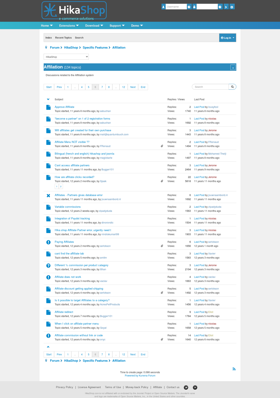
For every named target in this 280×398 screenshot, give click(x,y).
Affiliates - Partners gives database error (78, 195)
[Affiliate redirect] (48, 313)
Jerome (212, 130)
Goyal (103, 327)
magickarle (106, 157)
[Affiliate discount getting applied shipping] (48, 289)
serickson (105, 245)
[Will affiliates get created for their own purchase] (48, 131)
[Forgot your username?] (189, 6)
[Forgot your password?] (220, 6)
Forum (54, 47)
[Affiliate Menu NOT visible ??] (48, 143)
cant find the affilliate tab (69, 253)
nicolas (212, 118)
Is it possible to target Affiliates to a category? (82, 300)
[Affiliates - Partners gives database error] (48, 196)
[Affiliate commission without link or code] (48, 336)
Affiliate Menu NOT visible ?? (72, 142)
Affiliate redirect (64, 312)
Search (79, 37)
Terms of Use (113, 387)
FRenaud (105, 146)
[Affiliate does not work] (48, 278)
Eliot (210, 312)
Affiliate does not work (68, 277)
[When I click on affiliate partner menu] (48, 324)
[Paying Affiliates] (48, 243)
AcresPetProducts (110, 304)
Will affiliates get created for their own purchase (83, 130)
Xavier (211, 253)
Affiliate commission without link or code (79, 335)
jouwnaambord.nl (111, 199)
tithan (103, 269)
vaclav (103, 281)
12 (123, 87)
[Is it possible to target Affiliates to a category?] (48, 301)
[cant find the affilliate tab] (48, 254)
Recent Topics (63, 37)
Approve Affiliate (64, 107)
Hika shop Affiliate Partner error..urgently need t (83, 230)
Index (49, 37)
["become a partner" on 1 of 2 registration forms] (48, 119)
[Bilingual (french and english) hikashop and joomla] (48, 154)
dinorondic (107, 222)
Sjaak (103, 181)
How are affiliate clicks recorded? (74, 177)
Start (48, 87)
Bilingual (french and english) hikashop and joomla (84, 153)
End (143, 87)
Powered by (131, 375)
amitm (103, 257)
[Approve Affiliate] (48, 108)
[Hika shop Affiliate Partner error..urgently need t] (48, 231)
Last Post (199, 106)
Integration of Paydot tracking (72, 218)
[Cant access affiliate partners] (48, 166)
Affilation (118, 47)
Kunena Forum (147, 375)
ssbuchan (105, 111)
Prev (59, 87)
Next (132, 87)
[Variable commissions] (48, 208)
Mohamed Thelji (217, 153)
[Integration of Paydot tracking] (48, 219)
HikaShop (71, 47)
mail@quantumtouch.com (114, 134)
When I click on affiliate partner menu (77, 323)
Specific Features (95, 47)
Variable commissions (68, 207)
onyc (102, 339)
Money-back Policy (137, 387)
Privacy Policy (64, 387)
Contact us (173, 387)
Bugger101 (107, 169)
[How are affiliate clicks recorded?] (48, 178)
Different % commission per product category (81, 265)
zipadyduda (105, 210)
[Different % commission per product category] (48, 266)
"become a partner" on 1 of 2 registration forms (82, 118)
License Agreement (89, 387)
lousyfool (213, 106)
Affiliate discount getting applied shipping (79, 288)
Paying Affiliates (64, 242)
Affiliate (157, 387)
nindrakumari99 (110, 234)
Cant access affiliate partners (72, 165)
